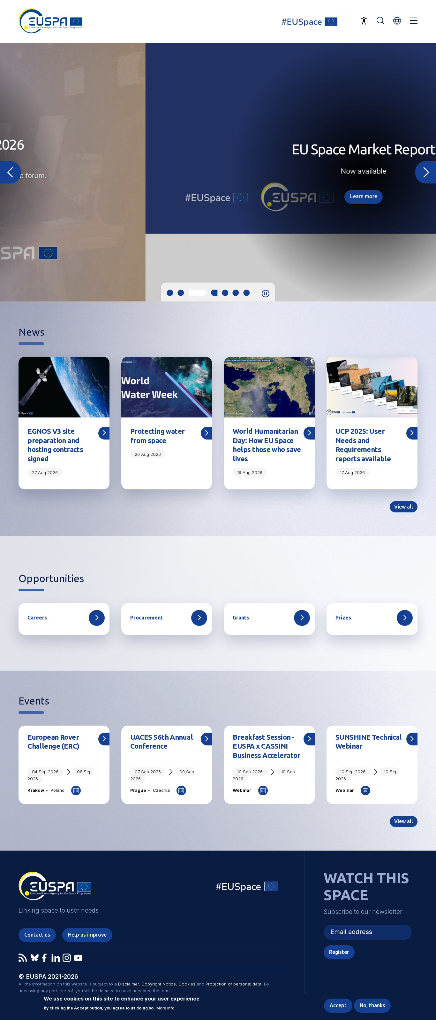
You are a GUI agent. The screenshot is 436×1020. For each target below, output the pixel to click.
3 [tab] (191, 293)
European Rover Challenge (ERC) (53, 741)
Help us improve (87, 935)
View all (403, 507)
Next (425, 172)
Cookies (186, 983)
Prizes (343, 617)
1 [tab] (170, 293)
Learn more (218, 196)
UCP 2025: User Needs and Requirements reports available (363, 445)
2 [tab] (180, 293)
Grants (241, 617)
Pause (265, 294)
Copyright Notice (158, 983)
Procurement (146, 617)
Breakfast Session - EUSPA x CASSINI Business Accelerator (266, 746)
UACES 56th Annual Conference (161, 741)
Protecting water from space (157, 435)
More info (165, 1008)
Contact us (37, 935)
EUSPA (55, 888)
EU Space (247, 888)
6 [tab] (236, 293)
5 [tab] (225, 293)
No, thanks (372, 1005)
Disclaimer (128, 983)
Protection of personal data (233, 983)
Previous (10, 172)
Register (339, 952)
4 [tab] (208, 293)
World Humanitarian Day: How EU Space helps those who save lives (267, 445)
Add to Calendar (76, 790)
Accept (338, 1005)
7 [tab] (247, 293)
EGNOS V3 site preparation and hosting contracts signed (55, 445)
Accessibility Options (364, 20)
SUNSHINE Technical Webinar (368, 741)
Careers (37, 617)
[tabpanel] (218, 172)
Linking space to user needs (313, 21)
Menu (413, 20)
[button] (397, 20)
